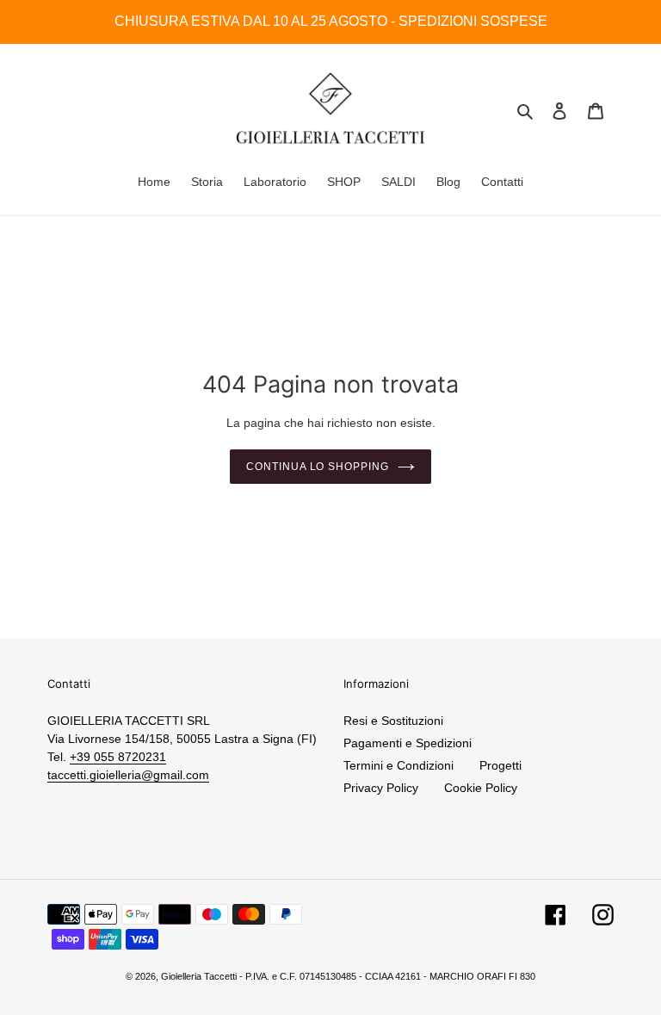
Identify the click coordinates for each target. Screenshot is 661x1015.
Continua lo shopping (317, 467)
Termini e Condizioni (398, 765)
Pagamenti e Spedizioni (407, 743)
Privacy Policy (380, 788)
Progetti (500, 765)
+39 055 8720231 (118, 757)
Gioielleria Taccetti (199, 976)
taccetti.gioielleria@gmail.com (128, 775)
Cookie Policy (480, 788)
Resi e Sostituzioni (393, 720)
